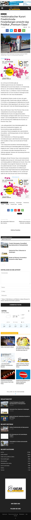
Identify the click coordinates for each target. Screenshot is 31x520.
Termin (2, 470)
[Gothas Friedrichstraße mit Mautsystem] (4, 429)
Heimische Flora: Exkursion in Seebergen (19, 409)
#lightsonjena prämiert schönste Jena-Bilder (24, 222)
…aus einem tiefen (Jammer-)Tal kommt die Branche (7, 365)
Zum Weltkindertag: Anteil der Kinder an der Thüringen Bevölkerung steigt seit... (22, 348)
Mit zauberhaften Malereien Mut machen (7, 222)
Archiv (2, 452)
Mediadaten (21, 514)
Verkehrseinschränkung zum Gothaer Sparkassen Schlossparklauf (23, 382)
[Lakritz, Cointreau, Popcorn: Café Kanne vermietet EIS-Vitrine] (23, 358)
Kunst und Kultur (5, 465)
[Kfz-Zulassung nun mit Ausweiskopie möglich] (4, 436)
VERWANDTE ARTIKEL (7, 237)
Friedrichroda (26, 202)
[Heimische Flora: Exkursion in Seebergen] (4, 252)
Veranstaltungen (5, 459)
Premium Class (14, 204)
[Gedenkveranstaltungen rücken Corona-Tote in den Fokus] (8, 374)
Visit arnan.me (4, 58)
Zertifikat (20, 204)
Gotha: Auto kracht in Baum (7, 347)
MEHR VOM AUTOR (6, 239)
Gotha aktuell (3, 14)
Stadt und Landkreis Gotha (7, 456)
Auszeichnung (12, 202)
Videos (2, 467)
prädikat (7, 204)
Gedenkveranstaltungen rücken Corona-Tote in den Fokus (7, 382)
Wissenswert (4, 461)
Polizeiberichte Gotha (6, 463)
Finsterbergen (19, 202)
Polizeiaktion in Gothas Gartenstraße (18, 441)
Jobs (26, 514)
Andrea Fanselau (15, 230)
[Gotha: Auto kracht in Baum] (8, 341)
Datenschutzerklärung (13, 514)
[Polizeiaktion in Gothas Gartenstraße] (4, 443)
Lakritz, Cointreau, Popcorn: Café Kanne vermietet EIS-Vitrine (22, 365)
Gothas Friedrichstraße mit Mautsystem (19, 427)
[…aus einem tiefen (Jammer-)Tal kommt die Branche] (8, 358)
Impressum (4, 514)
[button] (29, 8)
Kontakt (15, 515)
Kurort (2, 204)
